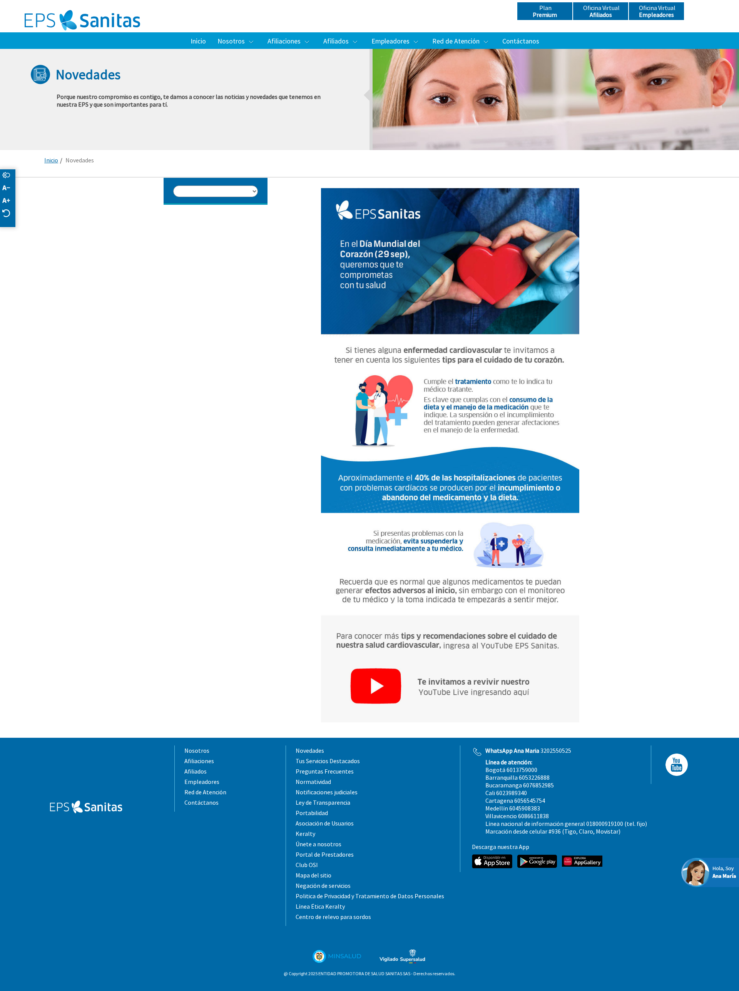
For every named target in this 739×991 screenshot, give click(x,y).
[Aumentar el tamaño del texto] (10, 201)
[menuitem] (198, 41)
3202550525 (528, 750)
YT (674, 764)
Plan (545, 11)
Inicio (51, 160)
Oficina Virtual (601, 11)
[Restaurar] (10, 213)
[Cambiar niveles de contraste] (10, 175)
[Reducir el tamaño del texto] (10, 188)
